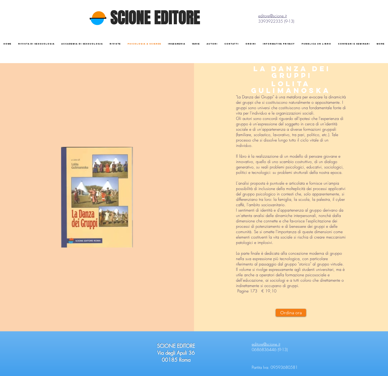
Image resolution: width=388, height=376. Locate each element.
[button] (278, 44)
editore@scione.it (272, 15)
